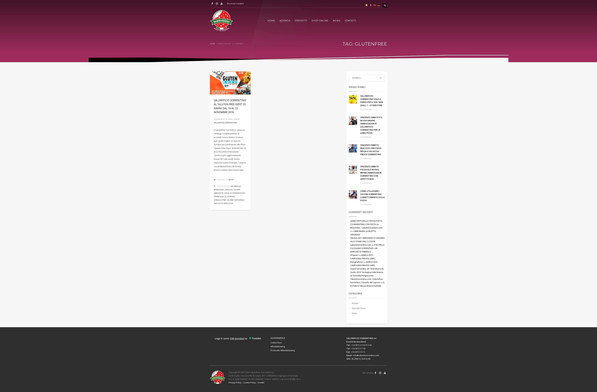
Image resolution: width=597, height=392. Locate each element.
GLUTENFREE (229, 197)
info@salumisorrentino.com (366, 355)
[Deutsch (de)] (378, 4)
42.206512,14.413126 (361, 358)
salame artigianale (236, 200)
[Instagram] (217, 3)
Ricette (355, 303)
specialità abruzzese (223, 203)
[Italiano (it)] (366, 4)
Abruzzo (229, 190)
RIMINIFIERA (219, 197)
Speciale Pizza (359, 308)
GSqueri (354, 255)
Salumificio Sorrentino (225, 123)
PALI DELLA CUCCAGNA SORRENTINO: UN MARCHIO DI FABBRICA (367, 248)
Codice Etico (276, 342)
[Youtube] (221, 3)
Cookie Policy (249, 382)
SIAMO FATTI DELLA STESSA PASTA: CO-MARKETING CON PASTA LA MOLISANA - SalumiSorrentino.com (366, 224)
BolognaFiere (356, 262)
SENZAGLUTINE (220, 200)
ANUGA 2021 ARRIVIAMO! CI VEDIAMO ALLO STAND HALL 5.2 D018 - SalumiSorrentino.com (367, 241)
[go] (381, 78)
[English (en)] (374, 4)
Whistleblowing (278, 346)
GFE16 (226, 193)
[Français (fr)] (370, 4)
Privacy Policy (235, 382)
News (231, 180)
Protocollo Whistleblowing (283, 350)
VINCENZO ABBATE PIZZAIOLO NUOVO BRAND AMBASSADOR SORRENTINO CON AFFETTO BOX (371, 172)
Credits (261, 382)
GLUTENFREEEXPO (237, 193)
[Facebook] (212, 3)
